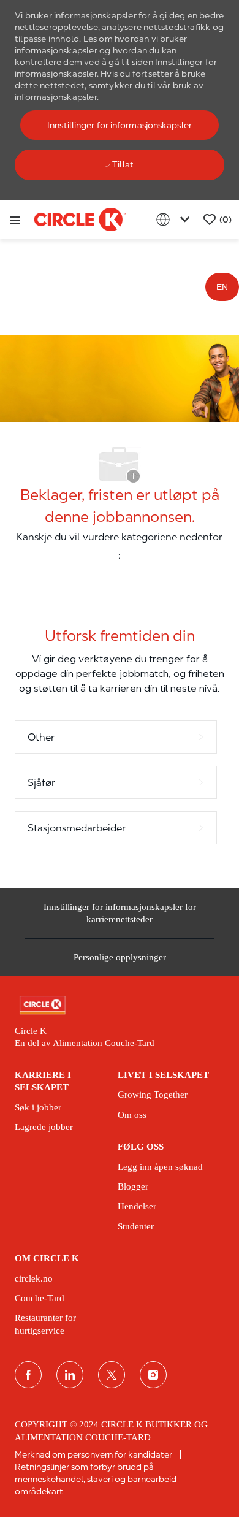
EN (222, 287)
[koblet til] (69, 1374)
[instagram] (153, 1374)
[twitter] (111, 1374)
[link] (119, 1005)
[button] (119, 125)
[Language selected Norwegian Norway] (175, 219)
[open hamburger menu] (14, 219)
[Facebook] (28, 1374)
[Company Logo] (80, 219)
